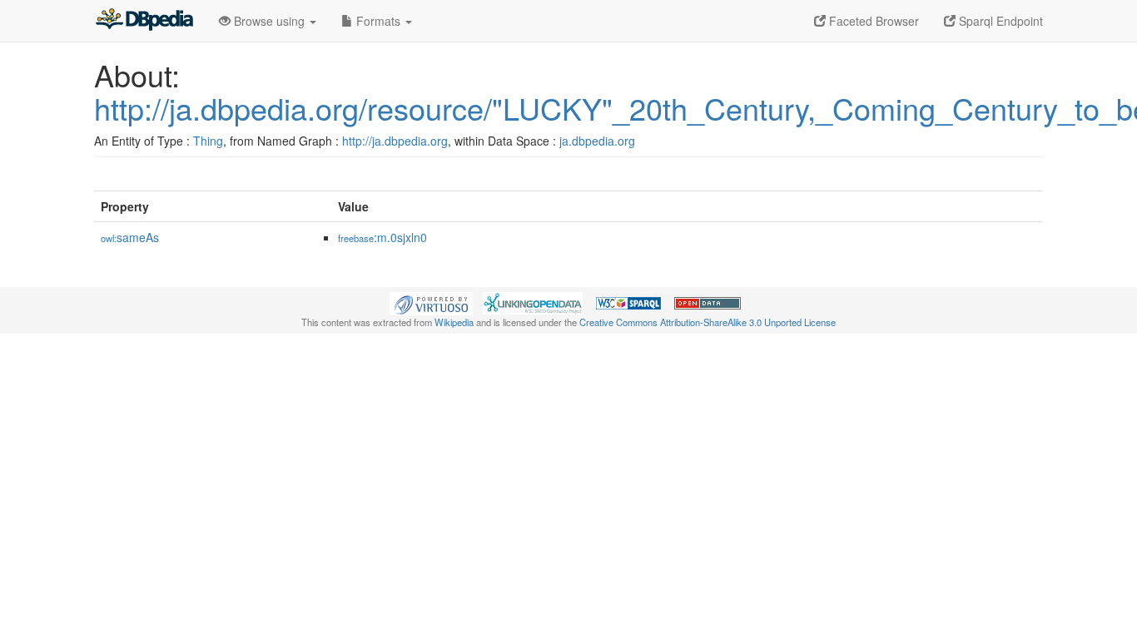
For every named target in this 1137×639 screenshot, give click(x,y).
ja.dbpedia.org (597, 140)
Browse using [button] (269, 20)
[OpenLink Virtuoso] (431, 302)
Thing (208, 140)
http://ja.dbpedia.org (395, 140)
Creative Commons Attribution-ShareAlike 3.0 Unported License (707, 322)
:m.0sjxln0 (382, 237)
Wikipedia (454, 322)
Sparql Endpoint (999, 20)
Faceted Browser (872, 20)
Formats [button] (378, 20)
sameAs (130, 237)
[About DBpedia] (144, 21)
